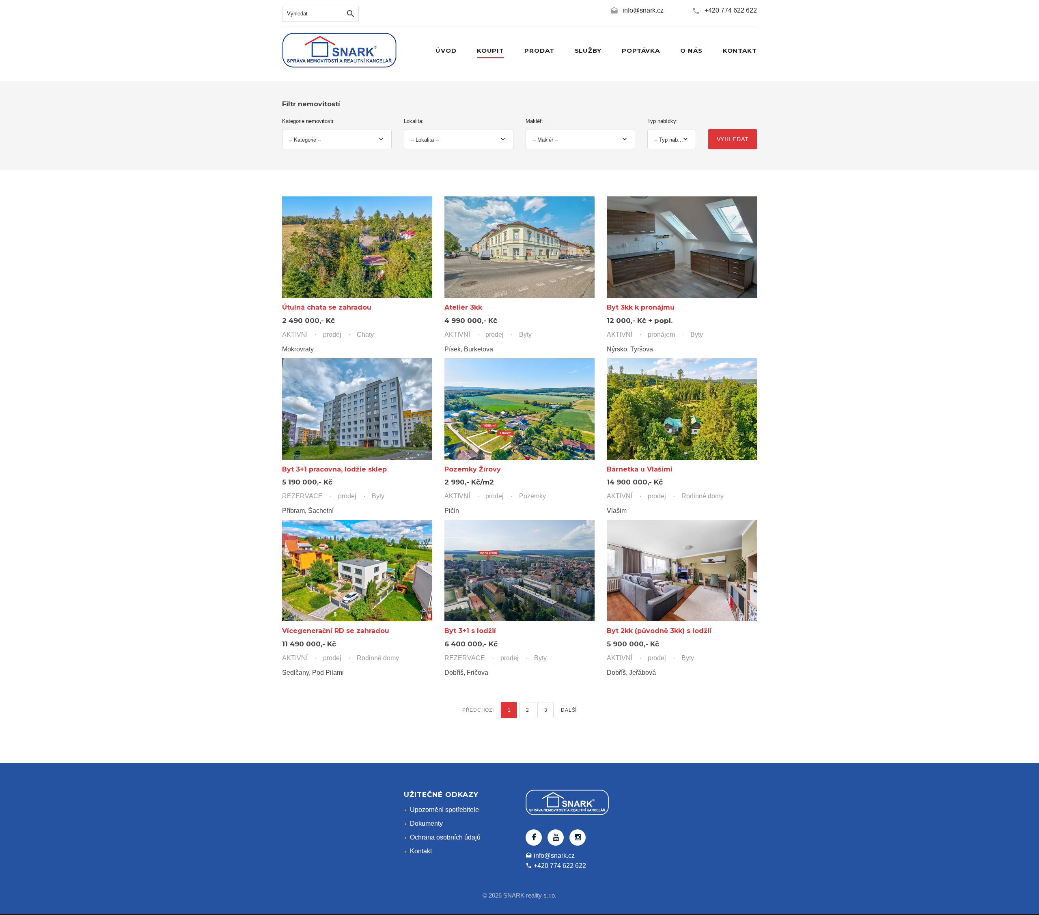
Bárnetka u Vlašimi (640, 469)
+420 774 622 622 (731, 10)
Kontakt (421, 851)
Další (569, 710)
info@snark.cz (643, 10)
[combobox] (337, 139)
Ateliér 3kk (463, 307)
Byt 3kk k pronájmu (641, 307)
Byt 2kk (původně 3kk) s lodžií (659, 631)
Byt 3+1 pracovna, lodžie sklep (334, 469)
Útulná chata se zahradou (326, 307)
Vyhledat (733, 139)
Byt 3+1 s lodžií (470, 631)
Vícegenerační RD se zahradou (335, 631)
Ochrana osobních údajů (445, 837)
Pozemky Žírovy (472, 469)
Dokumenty (426, 823)
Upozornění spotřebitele (444, 809)
